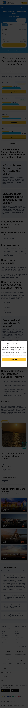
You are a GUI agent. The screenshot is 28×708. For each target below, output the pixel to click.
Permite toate (14, 359)
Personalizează (13, 364)
